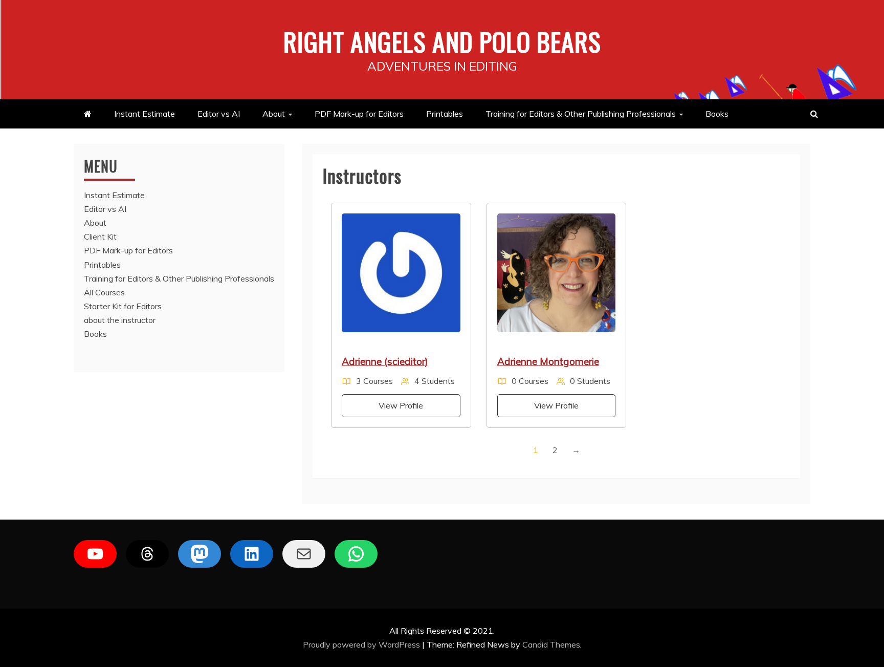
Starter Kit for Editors (123, 306)
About (273, 114)
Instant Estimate (144, 114)
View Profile (401, 405)
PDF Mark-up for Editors (359, 114)
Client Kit (100, 236)
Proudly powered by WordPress (362, 644)
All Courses (104, 292)
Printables (444, 114)
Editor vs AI (218, 114)
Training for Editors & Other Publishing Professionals (580, 114)
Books (716, 114)
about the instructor (120, 320)
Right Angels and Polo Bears (442, 41)
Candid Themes (551, 644)
